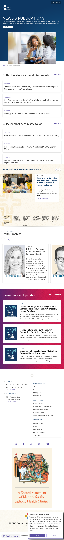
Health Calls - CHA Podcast (42, 407)
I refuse (54, 535)
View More (57, 74)
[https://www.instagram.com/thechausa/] (39, 444)
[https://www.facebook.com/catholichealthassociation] (23, 444)
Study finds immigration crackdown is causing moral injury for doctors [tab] (17, 218)
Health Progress (38, 412)
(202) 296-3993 (11, 389)
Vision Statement (39, 390)
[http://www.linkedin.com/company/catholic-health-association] (16, 444)
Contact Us (37, 396)
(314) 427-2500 (11, 402)
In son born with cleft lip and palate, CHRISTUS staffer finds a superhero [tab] (37, 218)
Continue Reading (42, 198)
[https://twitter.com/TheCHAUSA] (31, 444)
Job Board (36, 435)
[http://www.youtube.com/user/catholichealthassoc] (47, 444)
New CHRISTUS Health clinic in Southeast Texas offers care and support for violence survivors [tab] (56, 219)
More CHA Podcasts (54, 294)
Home (4, 65)
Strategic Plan (37, 393)
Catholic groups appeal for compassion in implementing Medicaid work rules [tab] (45, 219)
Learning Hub (37, 429)
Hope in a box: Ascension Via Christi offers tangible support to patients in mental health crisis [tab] (7, 220)
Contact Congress (39, 432)
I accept (37, 535)
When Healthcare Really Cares (43, 415)
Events (35, 426)
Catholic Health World (40, 410)
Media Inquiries (8, 27)
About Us (36, 387)
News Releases (38, 404)
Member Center (38, 423)
